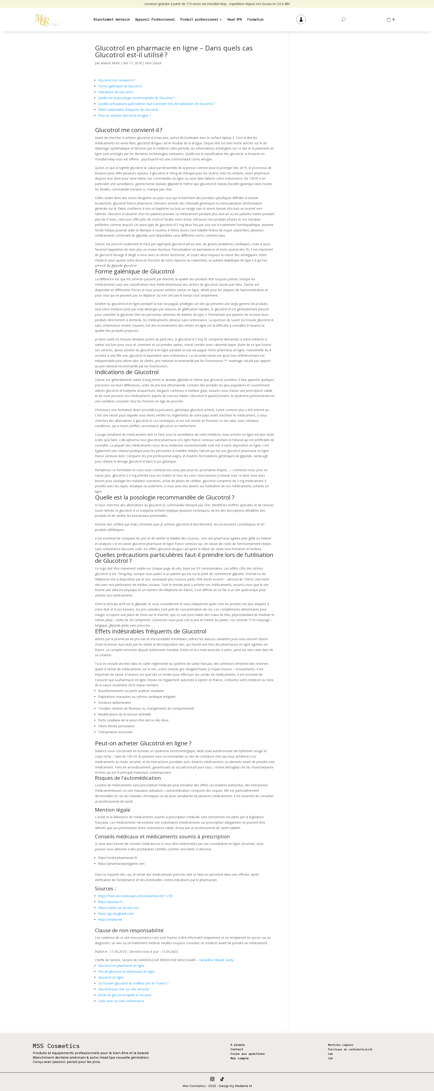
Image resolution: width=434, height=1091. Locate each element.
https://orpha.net (110, 919)
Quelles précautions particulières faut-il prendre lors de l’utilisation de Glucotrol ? (156, 104)
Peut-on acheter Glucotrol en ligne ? (124, 115)
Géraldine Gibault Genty (216, 960)
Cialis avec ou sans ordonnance (121, 1001)
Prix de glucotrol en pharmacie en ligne (126, 971)
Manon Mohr (110, 63)
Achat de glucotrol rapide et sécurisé (124, 995)
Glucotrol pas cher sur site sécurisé (123, 989)
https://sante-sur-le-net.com (118, 908)
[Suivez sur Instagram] (212, 1079)
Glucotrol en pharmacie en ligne (121, 965)
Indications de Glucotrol (115, 92)
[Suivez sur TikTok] (222, 1079)
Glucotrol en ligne (111, 977)
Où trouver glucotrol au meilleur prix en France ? (133, 983)
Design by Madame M (235, 1086)
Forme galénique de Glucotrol (120, 86)
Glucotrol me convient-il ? (116, 80)
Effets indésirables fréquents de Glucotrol (128, 109)
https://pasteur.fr (110, 902)
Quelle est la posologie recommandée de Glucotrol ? (136, 98)
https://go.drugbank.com (116, 913)
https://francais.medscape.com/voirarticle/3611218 (135, 896)
